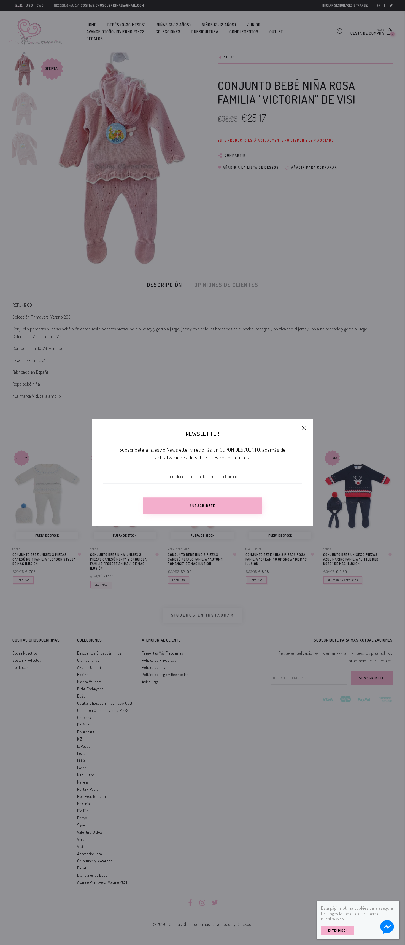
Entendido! (337, 930)
